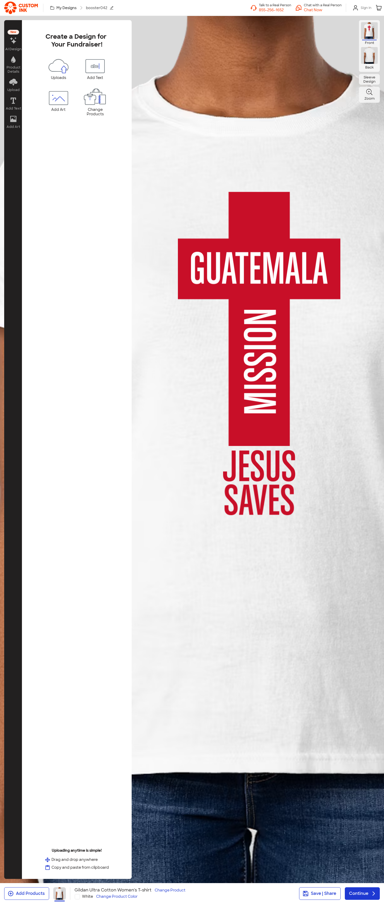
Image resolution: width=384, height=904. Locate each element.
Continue (358, 893)
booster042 (96, 7)
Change (170, 890)
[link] (21, 8)
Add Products (30, 893)
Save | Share (323, 893)
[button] (323, 10)
